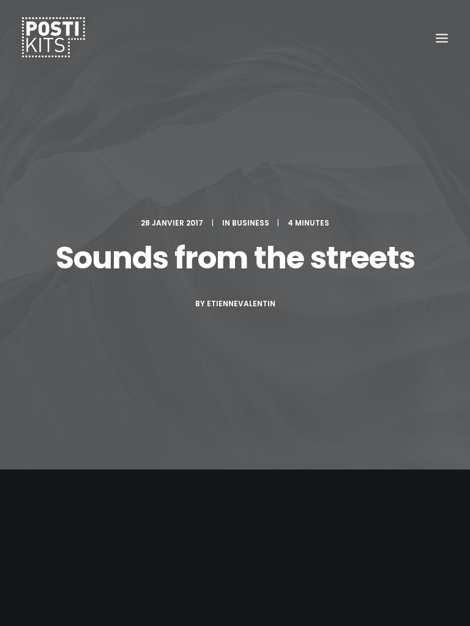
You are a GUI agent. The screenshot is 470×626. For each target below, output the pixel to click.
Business (250, 223)
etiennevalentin (241, 303)
